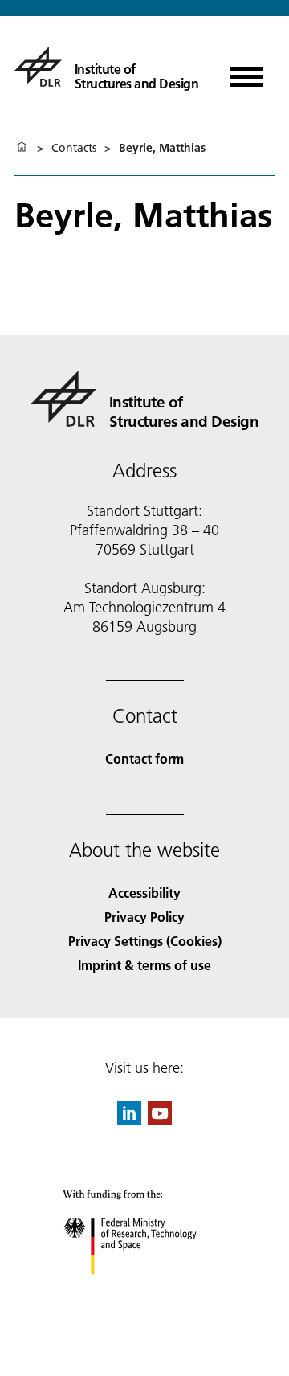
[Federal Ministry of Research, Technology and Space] (145, 1290)
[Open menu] (246, 71)
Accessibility (144, 892)
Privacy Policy (144, 916)
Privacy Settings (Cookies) (145, 940)
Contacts (73, 148)
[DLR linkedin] (129, 1120)
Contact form (144, 758)
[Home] (21, 148)
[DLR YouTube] (160, 1120)
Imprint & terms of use (144, 964)
